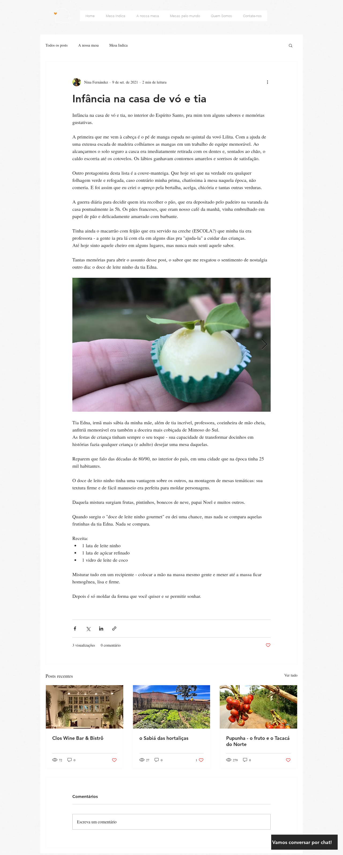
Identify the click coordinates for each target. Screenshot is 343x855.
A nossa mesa (88, 45)
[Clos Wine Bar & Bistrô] (84, 707)
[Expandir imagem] (171, 345)
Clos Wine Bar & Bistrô (77, 738)
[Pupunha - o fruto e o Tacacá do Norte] (258, 707)
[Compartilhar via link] (114, 628)
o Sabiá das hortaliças (163, 738)
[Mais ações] (267, 82)
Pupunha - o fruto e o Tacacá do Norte (258, 741)
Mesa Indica (118, 45)
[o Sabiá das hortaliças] (171, 707)
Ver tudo (290, 675)
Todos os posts (57, 45)
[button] (290, 45)
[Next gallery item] (264, 345)
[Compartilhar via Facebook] (74, 628)
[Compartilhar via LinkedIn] (101, 628)
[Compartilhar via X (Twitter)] (88, 628)
